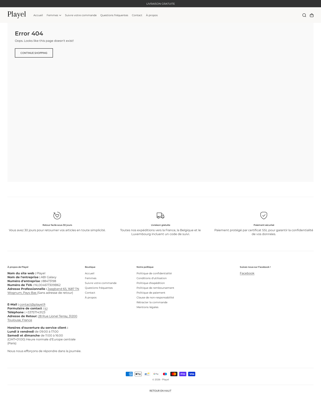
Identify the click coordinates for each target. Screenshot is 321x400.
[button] (54, 15)
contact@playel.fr (33, 304)
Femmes (90, 278)
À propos (91, 297)
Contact (90, 292)
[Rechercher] (304, 15)
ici (46, 308)
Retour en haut (160, 390)
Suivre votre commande (100, 283)
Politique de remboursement (155, 288)
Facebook (247, 273)
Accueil (89, 273)
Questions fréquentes (99, 288)
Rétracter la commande (152, 302)
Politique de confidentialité (154, 273)
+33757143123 (35, 312)
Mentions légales (147, 307)
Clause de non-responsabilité (155, 297)
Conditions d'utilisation (152, 278)
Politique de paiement (151, 292)
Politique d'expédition (151, 283)
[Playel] (16, 15)
